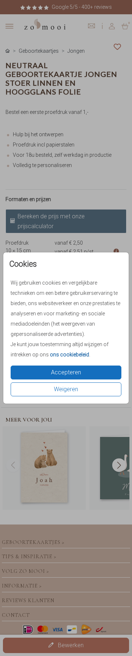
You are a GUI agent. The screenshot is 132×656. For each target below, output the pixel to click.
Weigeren (66, 389)
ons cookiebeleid (69, 354)
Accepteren (66, 372)
